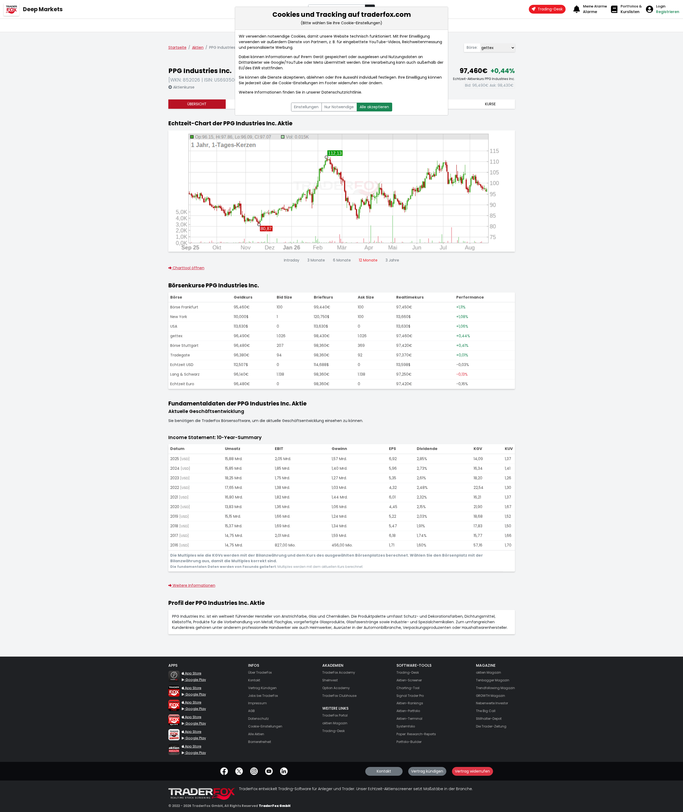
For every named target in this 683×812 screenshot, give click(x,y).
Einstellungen (306, 107)
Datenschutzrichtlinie (341, 92)
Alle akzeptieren (374, 107)
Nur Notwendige (339, 107)
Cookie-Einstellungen (298, 83)
